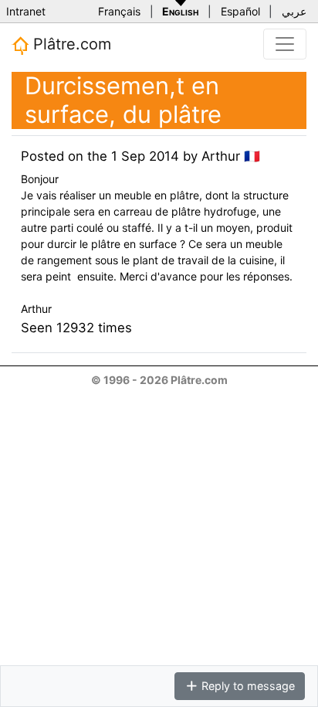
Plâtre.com (70, 44)
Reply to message (246, 685)
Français (119, 11)
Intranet (26, 11)
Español (240, 11)
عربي (294, 11)
